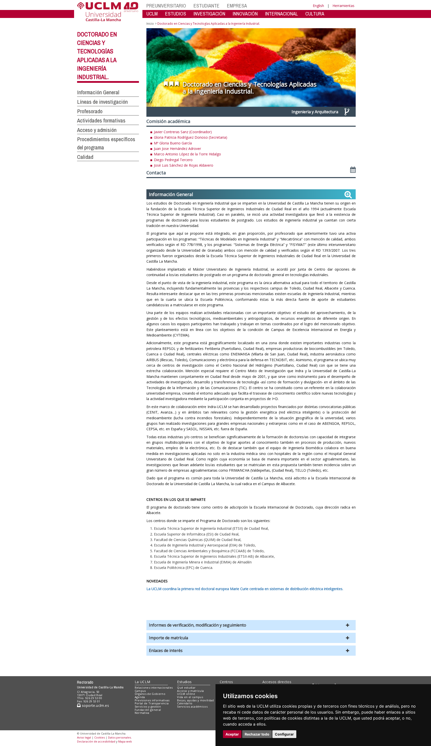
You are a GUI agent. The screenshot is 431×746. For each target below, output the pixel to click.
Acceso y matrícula (190, 691)
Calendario (184, 703)
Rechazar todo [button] (257, 734)
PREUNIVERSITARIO (166, 5)
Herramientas (343, 5)
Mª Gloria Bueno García (173, 143)
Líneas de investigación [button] (102, 102)
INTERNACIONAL (281, 13)
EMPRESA (237, 5)
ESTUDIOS (175, 13)
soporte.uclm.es (95, 705)
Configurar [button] (284, 734)
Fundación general (148, 710)
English (318, 5)
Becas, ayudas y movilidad (195, 700)
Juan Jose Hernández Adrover (177, 148)
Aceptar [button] (232, 734)
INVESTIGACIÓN (209, 13)
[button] (251, 625)
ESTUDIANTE (206, 5)
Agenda (140, 697)
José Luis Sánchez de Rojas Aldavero (183, 165)
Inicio (150, 23)
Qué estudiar (186, 687)
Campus (140, 691)
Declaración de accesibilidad (96, 741)
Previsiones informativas (152, 700)
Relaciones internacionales (154, 687)
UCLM (152, 13)
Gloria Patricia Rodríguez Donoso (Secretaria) (190, 137)
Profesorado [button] (90, 111)
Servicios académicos (192, 706)
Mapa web (125, 741)
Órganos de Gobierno (150, 694)
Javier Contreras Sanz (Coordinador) (183, 131)
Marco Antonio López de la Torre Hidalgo (187, 154)
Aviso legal (84, 737)
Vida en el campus (190, 697)
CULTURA (314, 13)
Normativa (142, 713)
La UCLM (142, 681)
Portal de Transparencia (152, 703)
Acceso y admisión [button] (96, 130)
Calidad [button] (85, 157)
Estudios (184, 681)
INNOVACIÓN (245, 13)
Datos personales (119, 737)
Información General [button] (98, 92)
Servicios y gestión (148, 706)
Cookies (99, 737)
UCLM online (186, 694)
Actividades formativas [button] (101, 120)
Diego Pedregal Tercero (173, 159)
